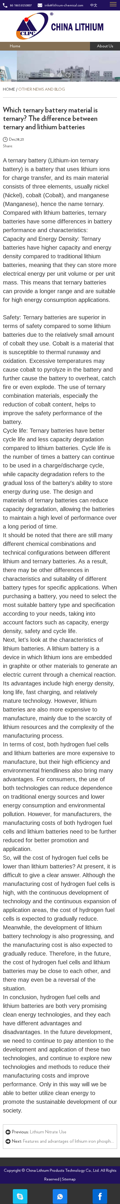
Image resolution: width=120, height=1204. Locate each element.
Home (15, 46)
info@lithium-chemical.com (64, 5)
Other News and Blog (41, 89)
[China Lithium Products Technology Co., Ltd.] (60, 26)
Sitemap (69, 1179)
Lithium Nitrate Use (48, 1132)
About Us (105, 46)
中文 (93, 5)
